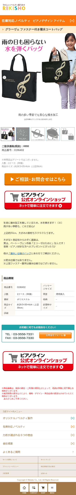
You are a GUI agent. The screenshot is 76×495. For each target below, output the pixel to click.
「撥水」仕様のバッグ (19, 253)
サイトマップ (45, 459)
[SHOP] (43, 488)
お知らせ (44, 473)
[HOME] (24, 488)
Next (71, 77)
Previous (4, 77)
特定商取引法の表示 (48, 466)
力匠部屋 (6, 473)
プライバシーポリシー (11, 466)
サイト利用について (10, 459)
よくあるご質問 (11, 452)
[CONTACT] (33, 488)
